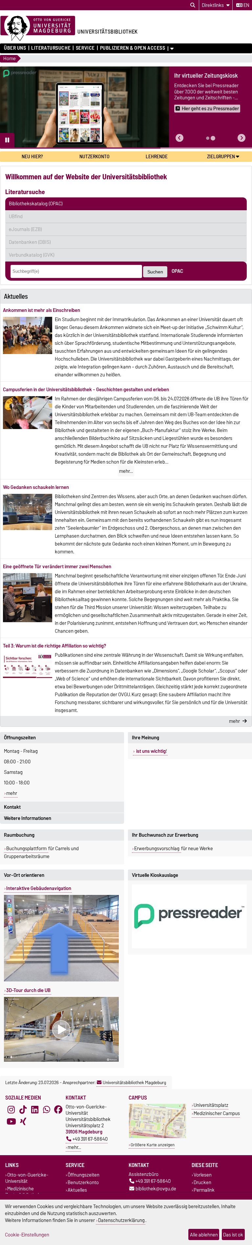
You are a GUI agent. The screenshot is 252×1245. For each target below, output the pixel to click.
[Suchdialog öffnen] (193, 5)
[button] (179, 138)
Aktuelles (77, 1190)
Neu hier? (32, 156)
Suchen (155, 271)
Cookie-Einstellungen (27, 1235)
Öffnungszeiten (20, 738)
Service (85, 48)
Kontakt (12, 807)
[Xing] (23, 1121)
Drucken (202, 1182)
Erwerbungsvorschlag (157, 848)
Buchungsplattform (27, 848)
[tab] (207, 138)
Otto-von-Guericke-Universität (26, 1178)
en (245, 5)
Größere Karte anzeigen (153, 1144)
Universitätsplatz (211, 1105)
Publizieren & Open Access (132, 48)
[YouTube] (11, 1121)
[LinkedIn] (35, 1109)
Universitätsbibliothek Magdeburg (134, 1082)
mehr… (126, 471)
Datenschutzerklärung (121, 1220)
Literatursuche (51, 48)
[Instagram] (11, 1109)
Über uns (15, 48)
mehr (11, 793)
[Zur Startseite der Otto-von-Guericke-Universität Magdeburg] (37, 28)
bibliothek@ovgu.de (156, 1189)
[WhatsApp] (46, 1109)
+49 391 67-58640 (90, 1139)
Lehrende (157, 156)
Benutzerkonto (83, 1182)
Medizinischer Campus (217, 1113)
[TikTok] (23, 1109)
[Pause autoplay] (7, 140)
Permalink (204, 1190)
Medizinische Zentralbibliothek (22, 1192)
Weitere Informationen (27, 818)
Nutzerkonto (94, 156)
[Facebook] (58, 1109)
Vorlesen (203, 1175)
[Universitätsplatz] (157, 1136)
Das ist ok (233, 1235)
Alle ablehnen (204, 1235)
